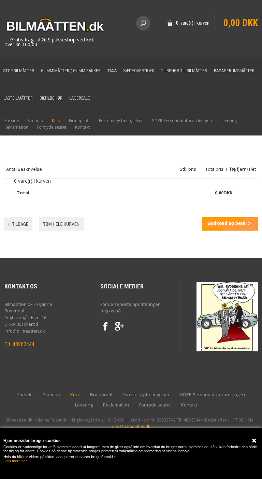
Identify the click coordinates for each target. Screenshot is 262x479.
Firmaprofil (79, 121)
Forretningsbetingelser (121, 121)
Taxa (112, 70)
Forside (11, 121)
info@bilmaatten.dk (131, 426)
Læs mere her (15, 461)
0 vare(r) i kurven (192, 23)
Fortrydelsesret (52, 127)
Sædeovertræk (138, 70)
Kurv (56, 121)
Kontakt (82, 127)
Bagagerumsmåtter (234, 70)
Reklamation (16, 127)
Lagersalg (79, 98)
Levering (228, 121)
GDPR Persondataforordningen (181, 121)
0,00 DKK (240, 22)
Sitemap (35, 121)
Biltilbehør (51, 98)
